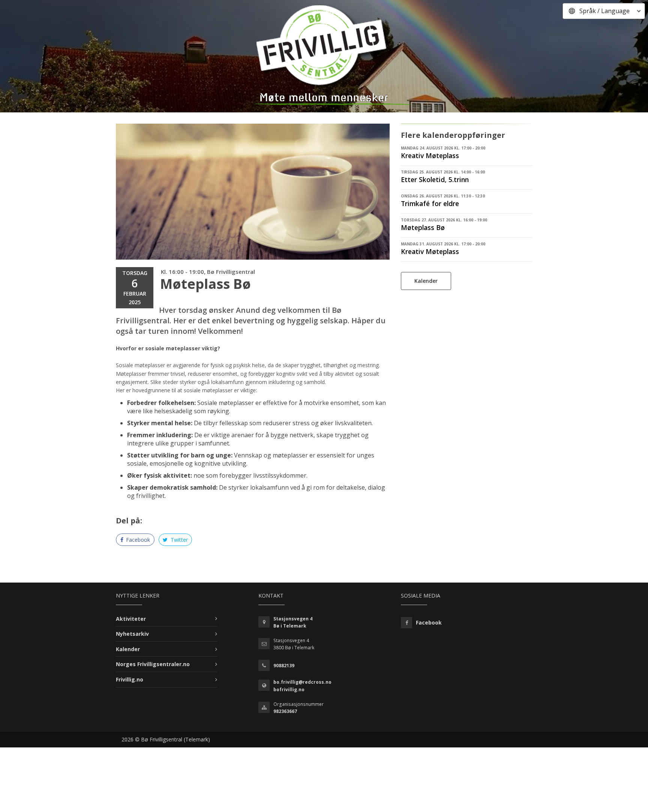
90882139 (283, 665)
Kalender (426, 280)
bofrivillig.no (288, 689)
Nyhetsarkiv (132, 633)
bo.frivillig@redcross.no (302, 682)
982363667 (285, 711)
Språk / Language (604, 11)
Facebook (137, 539)
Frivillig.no (129, 679)
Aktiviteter (131, 618)
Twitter (178, 539)
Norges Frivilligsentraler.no (153, 664)
